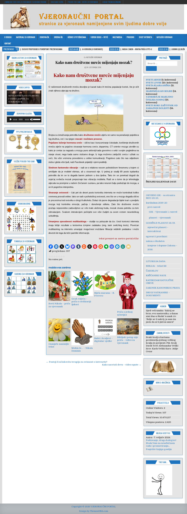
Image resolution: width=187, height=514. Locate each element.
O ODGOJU (8, 37)
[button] (51, 246)
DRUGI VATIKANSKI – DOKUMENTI (158, 294)
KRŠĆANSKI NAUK (156, 275)
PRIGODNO (130, 37)
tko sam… (163, 464)
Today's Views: (154, 412)
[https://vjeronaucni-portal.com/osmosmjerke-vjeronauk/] (21, 230)
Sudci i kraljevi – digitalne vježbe (103, 340)
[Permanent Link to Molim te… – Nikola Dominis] (82, 331)
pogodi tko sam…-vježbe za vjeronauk (83, 2)
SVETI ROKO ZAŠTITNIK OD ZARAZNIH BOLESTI (162, 107)
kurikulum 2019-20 (156, 203)
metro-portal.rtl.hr (128, 238)
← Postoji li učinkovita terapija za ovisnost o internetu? (76, 362)
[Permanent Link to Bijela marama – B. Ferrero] (105, 280)
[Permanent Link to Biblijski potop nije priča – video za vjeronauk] (128, 326)
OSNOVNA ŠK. (44, 37)
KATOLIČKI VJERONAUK (164, 37)
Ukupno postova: (155, 422)
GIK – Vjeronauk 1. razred (163, 212)
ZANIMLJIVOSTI (163, 333)
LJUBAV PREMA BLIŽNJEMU (111, 2)
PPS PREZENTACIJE (24, 131)
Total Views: (153, 417)
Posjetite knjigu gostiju (159, 452)
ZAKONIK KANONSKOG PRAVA (163, 288)
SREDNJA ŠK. (58, 37)
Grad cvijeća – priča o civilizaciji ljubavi (81, 301)
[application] (24, 119)
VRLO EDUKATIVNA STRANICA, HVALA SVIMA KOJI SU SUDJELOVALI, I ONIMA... (163, 446)
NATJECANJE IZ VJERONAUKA (163, 123)
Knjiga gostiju (163, 433)
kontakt (8, 43)
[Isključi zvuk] (31, 119)
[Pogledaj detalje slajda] (24, 143)
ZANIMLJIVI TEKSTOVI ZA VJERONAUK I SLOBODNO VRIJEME (25, 2)
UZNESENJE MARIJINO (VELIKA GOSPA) (159, 98)
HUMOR (163, 306)
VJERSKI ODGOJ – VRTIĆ (99, 37)
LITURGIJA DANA (155, 261)
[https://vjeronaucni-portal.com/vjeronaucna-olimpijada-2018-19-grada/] (163, 136)
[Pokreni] (10, 119)
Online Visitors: (155, 408)
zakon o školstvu (155, 241)
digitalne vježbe (57, 2)
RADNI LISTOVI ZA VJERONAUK (24, 57)
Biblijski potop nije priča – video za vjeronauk (127, 340)
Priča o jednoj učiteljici (125, 313)
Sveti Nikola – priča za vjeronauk (59, 305)
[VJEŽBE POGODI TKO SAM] (19, 192)
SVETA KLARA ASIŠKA (158, 85)
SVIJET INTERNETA (145, 37)
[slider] (36, 119)
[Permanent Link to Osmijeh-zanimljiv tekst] (59, 329)
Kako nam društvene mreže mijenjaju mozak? (93, 62)
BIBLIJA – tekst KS (156, 266)
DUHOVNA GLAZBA (24, 113)
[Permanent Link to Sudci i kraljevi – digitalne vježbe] (105, 327)
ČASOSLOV (152, 270)
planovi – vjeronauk (160, 217)
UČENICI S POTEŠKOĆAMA (77, 37)
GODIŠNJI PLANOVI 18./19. (160, 223)
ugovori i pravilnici (156, 236)
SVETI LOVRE (154, 82)
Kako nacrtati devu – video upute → (121, 364)
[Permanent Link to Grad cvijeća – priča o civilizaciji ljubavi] (82, 283)
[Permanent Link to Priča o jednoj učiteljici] (128, 290)
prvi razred (153, 207)
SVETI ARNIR (153, 79)
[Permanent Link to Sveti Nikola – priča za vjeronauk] (59, 286)
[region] (24, 69)
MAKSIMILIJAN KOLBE (159, 91)
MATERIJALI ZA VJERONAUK (25, 37)
